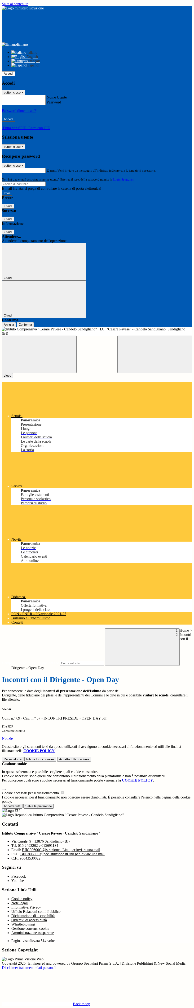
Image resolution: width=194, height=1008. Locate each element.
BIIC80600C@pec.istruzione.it (62, 854)
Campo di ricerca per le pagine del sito (30, 663)
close (7, 375)
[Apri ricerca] (154, 354)
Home (184, 630)
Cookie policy (21, 899)
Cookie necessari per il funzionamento (31, 793)
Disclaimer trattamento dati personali (29, 968)
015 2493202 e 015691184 (38, 845)
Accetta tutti (74, 759)
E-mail (52, 170)
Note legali (19, 903)
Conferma (25, 324)
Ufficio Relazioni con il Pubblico (36, 911)
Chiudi (8, 206)
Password (54, 102)
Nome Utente (57, 97)
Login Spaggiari (123, 179)
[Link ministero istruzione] (23, 8)
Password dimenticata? (19, 111)
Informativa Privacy (26, 907)
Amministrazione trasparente (32, 933)
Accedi (8, 73)
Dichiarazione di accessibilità (33, 916)
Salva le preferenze (38, 806)
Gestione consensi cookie (30, 928)
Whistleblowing (23, 924)
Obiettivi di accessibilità (29, 920)
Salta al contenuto (15, 4)
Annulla (9, 324)
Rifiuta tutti (40, 759)
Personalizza (13, 759)
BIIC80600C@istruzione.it (61, 850)
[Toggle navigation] (39, 354)
